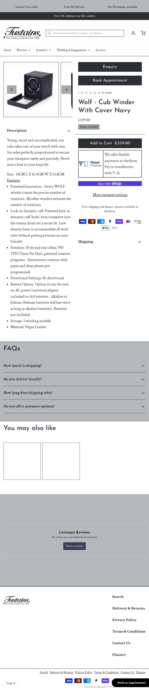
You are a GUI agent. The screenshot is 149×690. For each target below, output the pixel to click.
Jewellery (42, 50)
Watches (21, 50)
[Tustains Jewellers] (22, 33)
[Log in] (131, 33)
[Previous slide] (11, 89)
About (7, 50)
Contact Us (121, 643)
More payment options (110, 194)
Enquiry (110, 67)
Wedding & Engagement (71, 50)
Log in (11, 683)
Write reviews (74, 546)
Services (101, 50)
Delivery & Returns (128, 608)
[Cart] (141, 33)
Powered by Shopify (94, 686)
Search (118, 596)
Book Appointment (110, 80)
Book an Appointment (132, 683)
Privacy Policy (124, 620)
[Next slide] (66, 89)
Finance (119, 654)
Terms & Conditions (129, 631)
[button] (110, 143)
